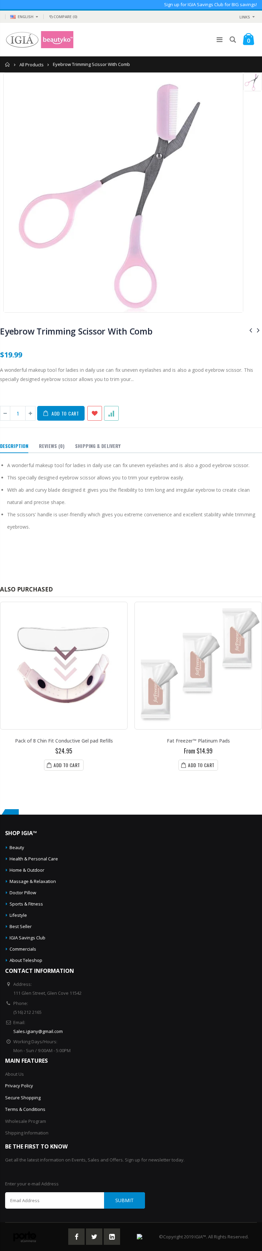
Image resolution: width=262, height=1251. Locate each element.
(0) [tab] (51, 445)
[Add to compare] (111, 413)
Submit (124, 1200)
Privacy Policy (19, 1086)
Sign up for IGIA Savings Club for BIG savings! (210, 4)
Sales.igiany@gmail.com (38, 1031)
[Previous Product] (250, 330)
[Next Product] (258, 330)
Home (7, 64)
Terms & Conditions (25, 1109)
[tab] (14, 446)
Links (244, 16)
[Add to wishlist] (94, 413)
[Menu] (219, 39)
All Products (31, 65)
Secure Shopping (23, 1097)
